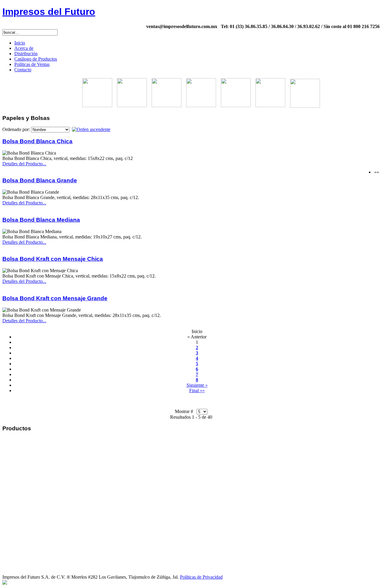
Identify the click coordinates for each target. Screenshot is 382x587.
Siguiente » (197, 385)
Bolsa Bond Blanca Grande (39, 180)
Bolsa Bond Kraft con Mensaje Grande (54, 298)
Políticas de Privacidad (201, 577)
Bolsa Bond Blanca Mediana (41, 220)
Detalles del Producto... (24, 163)
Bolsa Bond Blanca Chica (37, 141)
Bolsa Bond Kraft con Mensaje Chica (52, 259)
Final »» (197, 390)
